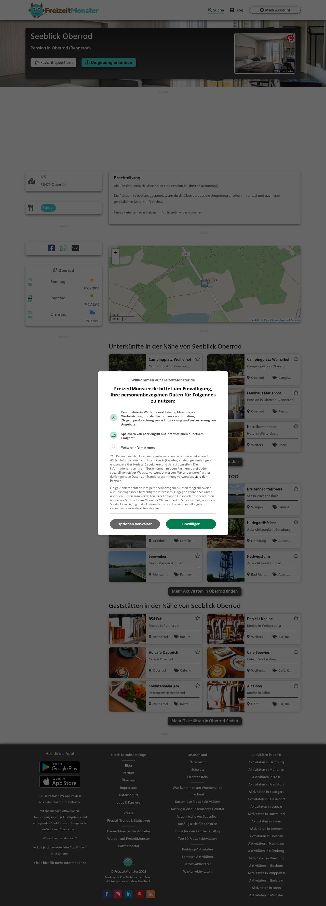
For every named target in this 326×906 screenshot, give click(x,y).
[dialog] (163, 453)
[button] (163, 447)
